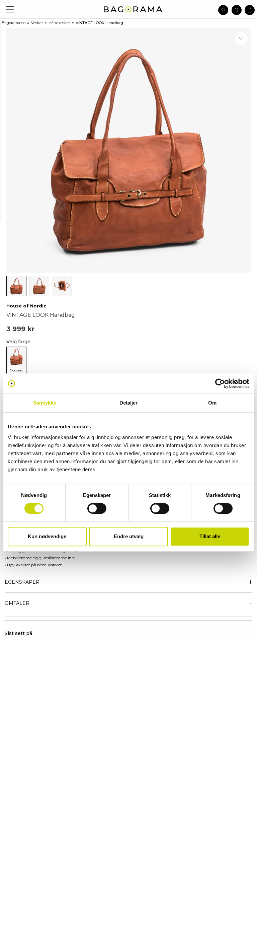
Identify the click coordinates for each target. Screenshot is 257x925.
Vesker (37, 22)
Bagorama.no (13, 22)
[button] (10, 9)
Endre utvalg (129, 536)
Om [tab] (212, 403)
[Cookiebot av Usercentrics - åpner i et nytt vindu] (220, 383)
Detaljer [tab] (128, 403)
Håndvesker (59, 22)
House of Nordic (26, 305)
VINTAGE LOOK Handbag (99, 22)
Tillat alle (209, 536)
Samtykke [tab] (44, 403)
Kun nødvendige (47, 536)
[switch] (96, 508)
